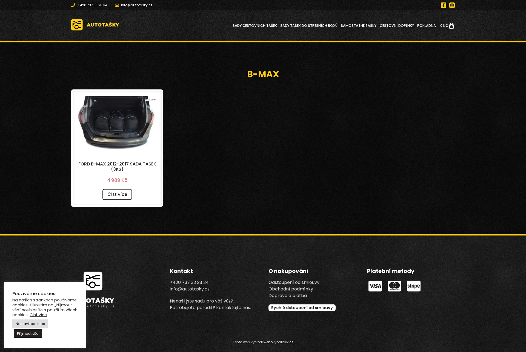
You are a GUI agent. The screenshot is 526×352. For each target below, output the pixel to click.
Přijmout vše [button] (28, 333)
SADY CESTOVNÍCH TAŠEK (255, 25)
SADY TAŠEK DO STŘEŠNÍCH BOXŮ (309, 25)
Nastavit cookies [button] (30, 323)
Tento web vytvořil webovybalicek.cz (263, 342)
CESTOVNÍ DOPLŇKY (397, 25)
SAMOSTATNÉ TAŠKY (358, 25)
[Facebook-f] (443, 5)
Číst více (117, 194)
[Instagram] (452, 5)
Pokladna (426, 25)
